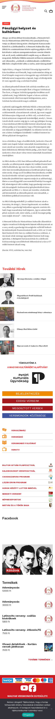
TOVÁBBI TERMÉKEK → (40, 659)
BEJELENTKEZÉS (27, 393)
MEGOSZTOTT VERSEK (27, 408)
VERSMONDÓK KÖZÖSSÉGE (27, 415)
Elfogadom (28, 715)
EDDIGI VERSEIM (27, 401)
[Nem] (51, 708)
